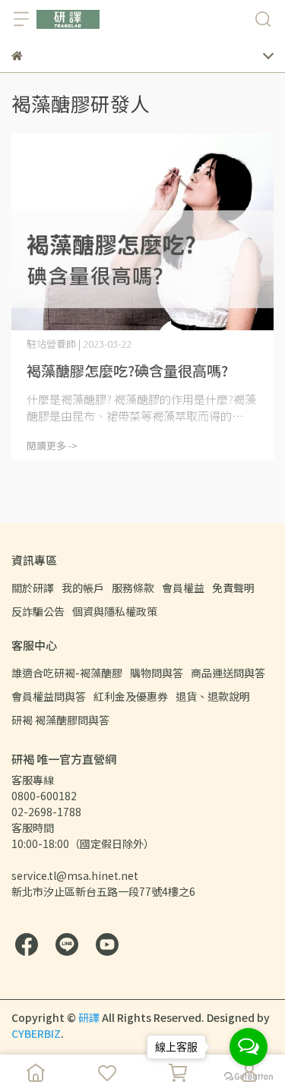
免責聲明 (233, 587)
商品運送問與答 (228, 672)
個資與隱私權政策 (114, 611)
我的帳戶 (83, 587)
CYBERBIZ (36, 1033)
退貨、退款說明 (213, 696)
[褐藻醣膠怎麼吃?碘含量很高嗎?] (142, 232)
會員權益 (183, 587)
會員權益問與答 (48, 696)
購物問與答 (156, 672)
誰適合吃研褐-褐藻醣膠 (66, 672)
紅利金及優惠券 (130, 696)
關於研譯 (32, 587)
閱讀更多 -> (52, 445)
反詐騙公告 (38, 611)
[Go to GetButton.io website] (248, 1075)
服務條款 (133, 587)
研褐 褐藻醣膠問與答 (60, 719)
